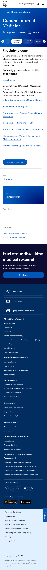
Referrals (35, 33)
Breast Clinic (9, 80)
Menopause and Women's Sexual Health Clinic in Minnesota (22, 137)
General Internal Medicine (19, 23)
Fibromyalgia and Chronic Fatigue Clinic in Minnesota (23, 115)
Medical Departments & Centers (18, 12)
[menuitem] (17, 41)
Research (39, 41)
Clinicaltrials (28, 41)
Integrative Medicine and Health (18, 122)
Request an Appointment (16, 33)
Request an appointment (15, 162)
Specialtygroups (17, 41)
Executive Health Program (15, 106)
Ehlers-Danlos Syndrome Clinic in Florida (22, 100)
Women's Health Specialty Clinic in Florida (23, 145)
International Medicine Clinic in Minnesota (23, 129)
